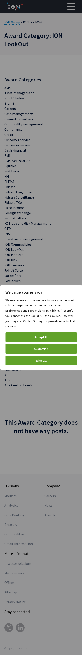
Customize (41, 349)
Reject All (41, 361)
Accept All (41, 337)
